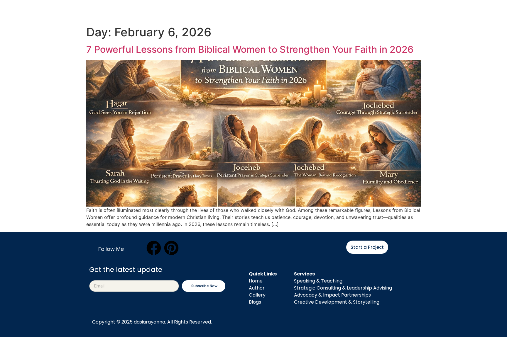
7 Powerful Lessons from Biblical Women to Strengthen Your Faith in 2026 (249, 49)
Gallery (257, 295)
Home (118, 9)
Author (152, 9)
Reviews (378, 9)
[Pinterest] (171, 248)
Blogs (341, 9)
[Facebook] (153, 248)
